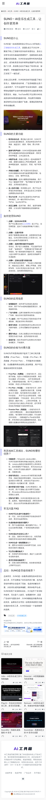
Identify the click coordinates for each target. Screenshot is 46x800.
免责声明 (18, 773)
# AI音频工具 (22, 616)
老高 (19, 29)
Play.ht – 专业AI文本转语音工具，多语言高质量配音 (11, 704)
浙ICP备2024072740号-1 (32, 791)
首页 (4, 11)
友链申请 (8, 773)
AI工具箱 (20, 791)
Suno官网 (26, 224)
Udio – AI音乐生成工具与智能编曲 (11, 677)
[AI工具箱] (23, 3)
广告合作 (27, 773)
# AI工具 (11, 616)
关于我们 (37, 773)
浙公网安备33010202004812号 (24, 794)
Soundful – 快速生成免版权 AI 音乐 (10, 731)
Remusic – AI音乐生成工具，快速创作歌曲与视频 (34, 704)
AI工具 (10, 11)
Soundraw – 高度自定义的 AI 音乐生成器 (34, 731)
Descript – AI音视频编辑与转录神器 (34, 677)
